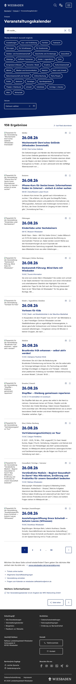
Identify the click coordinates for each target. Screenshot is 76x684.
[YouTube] (51, 666)
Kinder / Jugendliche (45, 59)
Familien (45, 43)
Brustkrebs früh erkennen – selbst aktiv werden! (44, 352)
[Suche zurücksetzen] (65, 30)
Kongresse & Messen (14, 65)
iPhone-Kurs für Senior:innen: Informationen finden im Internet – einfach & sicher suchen (47, 187)
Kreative (47, 65)
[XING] (62, 666)
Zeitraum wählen (12, 106)
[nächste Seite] (68, 550)
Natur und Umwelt (59, 70)
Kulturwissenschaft (62, 65)
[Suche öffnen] (55, 5)
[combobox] (38, 30)
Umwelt (29, 87)
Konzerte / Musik (33, 65)
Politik (8, 81)
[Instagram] (46, 666)
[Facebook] (41, 666)
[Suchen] (69, 30)
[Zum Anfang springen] (68, 602)
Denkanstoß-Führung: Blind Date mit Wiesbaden (42, 269)
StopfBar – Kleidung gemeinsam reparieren (46, 393)
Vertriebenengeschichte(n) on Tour (41, 433)
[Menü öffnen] (69, 5)
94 (51, 550)
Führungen (10, 48)
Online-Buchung (40, 76)
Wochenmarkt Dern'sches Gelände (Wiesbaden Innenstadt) (41, 144)
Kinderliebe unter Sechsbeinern (39, 228)
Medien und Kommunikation (26, 70)
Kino (60, 59)
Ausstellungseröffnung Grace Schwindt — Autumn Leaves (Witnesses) (45, 519)
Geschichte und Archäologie (45, 54)
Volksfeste (40, 87)
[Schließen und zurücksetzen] (29, 106)
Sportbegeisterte (45, 81)
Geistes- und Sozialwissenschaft (18, 54)
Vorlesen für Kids (31, 310)
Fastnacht (56, 43)
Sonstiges (30, 81)
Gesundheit (65, 54)
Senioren (19, 81)
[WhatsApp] (67, 666)
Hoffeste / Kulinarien (25, 59)
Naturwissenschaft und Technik (17, 76)
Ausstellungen (11, 43)
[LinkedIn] (57, 666)
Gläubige (9, 59)
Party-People (55, 76)
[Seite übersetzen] (61, 5)
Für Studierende (42, 48)
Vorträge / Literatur (56, 87)
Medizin (45, 70)
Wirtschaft (18, 92)
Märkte (8, 70)
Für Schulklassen (25, 48)
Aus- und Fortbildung (29, 43)
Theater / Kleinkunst (13, 87)
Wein (8, 92)
